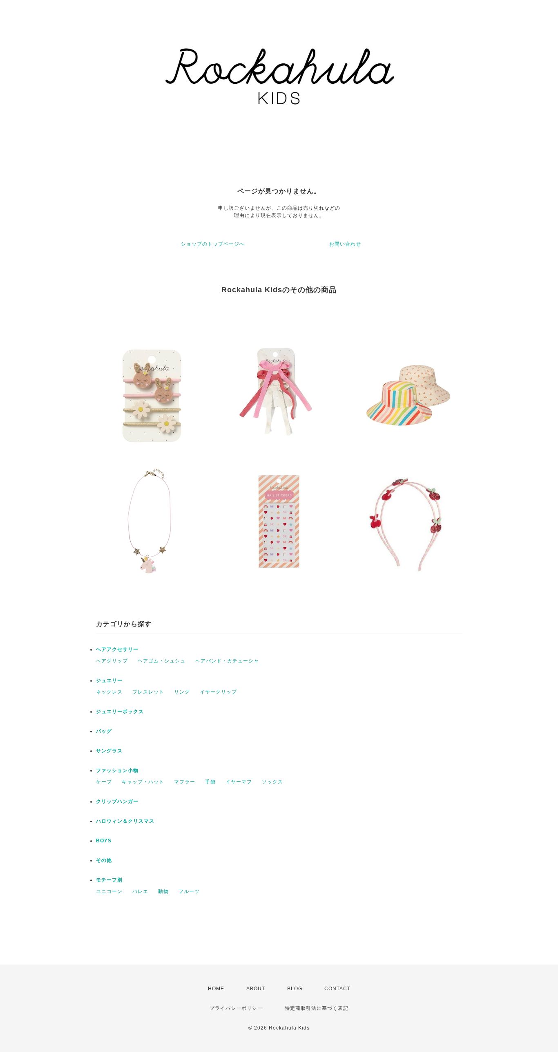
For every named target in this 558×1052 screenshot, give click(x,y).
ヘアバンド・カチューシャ (227, 661)
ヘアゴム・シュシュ (161, 661)
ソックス (272, 782)
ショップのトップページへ (213, 244)
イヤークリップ (218, 692)
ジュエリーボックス (120, 711)
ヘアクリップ (112, 661)
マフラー (184, 782)
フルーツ (189, 891)
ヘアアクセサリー (117, 649)
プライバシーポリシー (236, 1008)
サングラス (109, 751)
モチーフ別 (109, 880)
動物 (163, 891)
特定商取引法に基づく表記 (316, 1008)
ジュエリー (109, 680)
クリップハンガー (117, 801)
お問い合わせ (345, 244)
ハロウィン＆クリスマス (125, 821)
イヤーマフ (238, 782)
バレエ (140, 891)
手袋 (210, 782)
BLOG (294, 989)
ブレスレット (148, 692)
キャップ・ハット (143, 782)
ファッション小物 (117, 770)
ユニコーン (109, 891)
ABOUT (255, 989)
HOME (216, 989)
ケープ (104, 782)
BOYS (104, 841)
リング (182, 692)
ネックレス (109, 692)
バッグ (104, 731)
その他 (104, 860)
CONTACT (337, 989)
